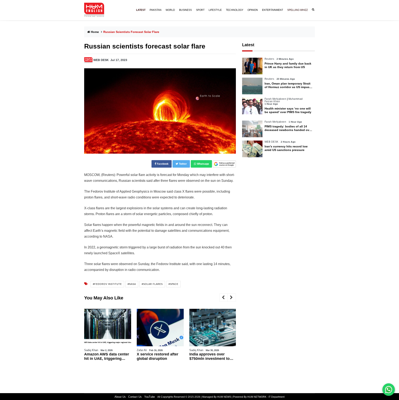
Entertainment (272, 10)
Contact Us (135, 396)
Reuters (269, 58)
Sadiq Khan (91, 350)
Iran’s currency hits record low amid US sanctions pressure (286, 148)
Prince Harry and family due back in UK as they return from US (288, 65)
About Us (120, 396)
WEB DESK (101, 60)
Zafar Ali (142, 350)
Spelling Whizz (297, 10)
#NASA (132, 284)
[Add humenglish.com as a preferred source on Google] (224, 164)
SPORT (200, 10)
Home (95, 32)
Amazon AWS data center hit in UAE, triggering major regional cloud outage (106, 356)
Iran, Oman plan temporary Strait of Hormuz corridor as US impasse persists (289, 85)
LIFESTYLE (215, 10)
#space (173, 284)
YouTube (149, 396)
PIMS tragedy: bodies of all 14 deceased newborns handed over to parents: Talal (288, 128)
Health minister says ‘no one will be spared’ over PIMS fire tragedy (288, 110)
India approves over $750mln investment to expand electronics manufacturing (209, 356)
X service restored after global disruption (157, 356)
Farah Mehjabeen (275, 98)
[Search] (312, 10)
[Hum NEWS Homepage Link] (95, 10)
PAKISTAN (155, 10)
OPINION (253, 10)
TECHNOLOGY (234, 10)
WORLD (170, 10)
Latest (248, 44)
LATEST (140, 10)
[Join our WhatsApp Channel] (388, 389)
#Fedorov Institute (107, 284)
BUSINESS (185, 10)
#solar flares (152, 284)
